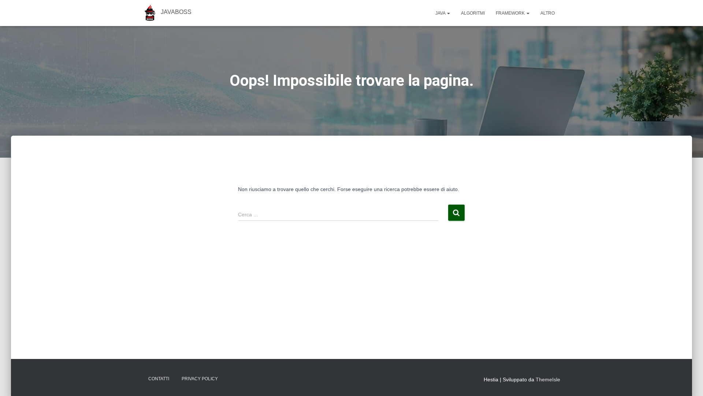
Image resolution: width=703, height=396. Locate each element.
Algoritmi (473, 13)
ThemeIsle (548, 379)
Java (440, 13)
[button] (448, 13)
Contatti (158, 378)
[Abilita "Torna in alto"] (688, 381)
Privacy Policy (200, 378)
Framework (511, 13)
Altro (547, 13)
